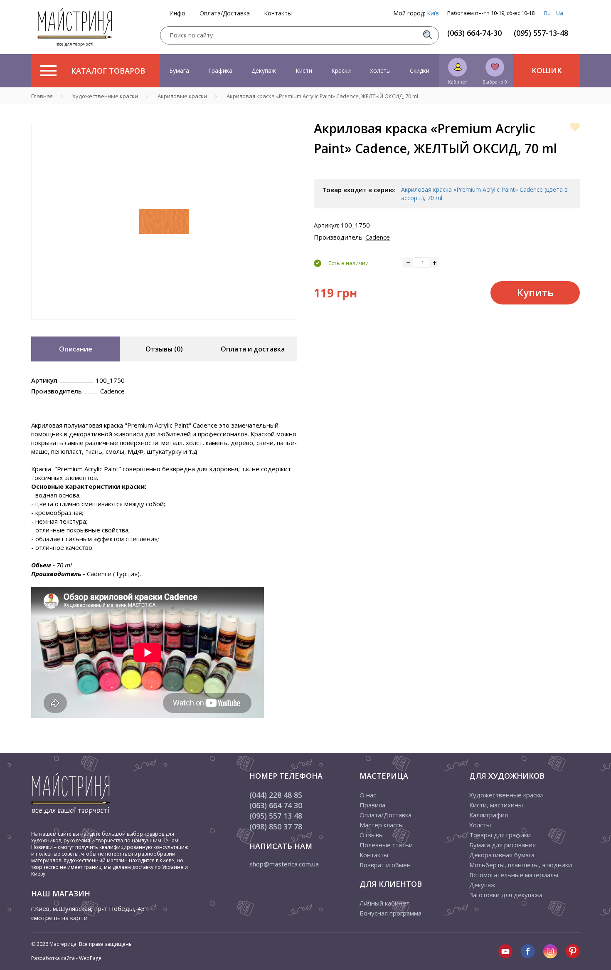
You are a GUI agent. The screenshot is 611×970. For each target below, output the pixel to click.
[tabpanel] (164, 221)
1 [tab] (164, 326)
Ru (547, 13)
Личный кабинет (384, 903)
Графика (220, 70)
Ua (559, 13)
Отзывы (372, 835)
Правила (372, 805)
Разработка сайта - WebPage (66, 958)
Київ (433, 13)
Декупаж (263, 70)
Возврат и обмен (385, 865)
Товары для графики (500, 835)
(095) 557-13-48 (541, 33)
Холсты (380, 70)
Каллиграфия (488, 815)
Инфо (177, 13)
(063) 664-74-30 (474, 33)
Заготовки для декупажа (505, 895)
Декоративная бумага (502, 855)
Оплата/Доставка (225, 13)
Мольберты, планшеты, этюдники (520, 865)
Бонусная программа (390, 913)
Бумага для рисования (502, 845)
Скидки (419, 70)
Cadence (377, 237)
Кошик (547, 70)
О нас (368, 795)
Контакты (278, 13)
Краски (341, 70)
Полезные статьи (386, 845)
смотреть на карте (59, 917)
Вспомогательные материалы (513, 875)
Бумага (179, 70)
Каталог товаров (108, 71)
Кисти (304, 70)
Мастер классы (382, 825)
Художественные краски (506, 795)
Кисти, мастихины (496, 805)
